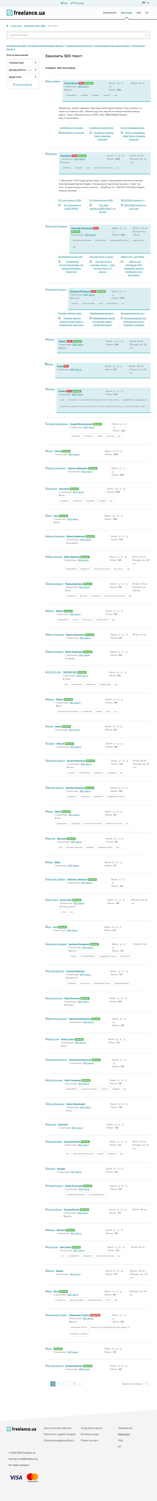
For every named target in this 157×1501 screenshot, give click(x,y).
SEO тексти (83, 86)
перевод (84, 95)
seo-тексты (118, 569)
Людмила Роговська (80, 291)
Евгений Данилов (74, 1366)
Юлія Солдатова (73, 1080)
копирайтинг (71, 95)
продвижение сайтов (119, 240)
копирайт (65, 501)
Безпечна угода (89, 1434)
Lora (55, 927)
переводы (90, 501)
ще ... (116, 95)
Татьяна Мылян (71, 1209)
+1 (114, 341)
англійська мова (94, 1300)
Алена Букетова (72, 998)
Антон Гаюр (66, 900)
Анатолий (63, 1124)
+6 (115, 839)
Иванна (59, 1271)
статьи (75, 620)
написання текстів (79, 1327)
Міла (56, 1291)
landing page (105, 684)
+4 (120, 291)
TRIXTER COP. (70, 672)
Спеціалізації (16, 62)
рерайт (99, 711)
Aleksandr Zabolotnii (77, 879)
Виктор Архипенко (75, 634)
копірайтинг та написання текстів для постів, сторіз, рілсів (93, 400)
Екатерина (66, 156)
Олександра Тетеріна (79, 1315)
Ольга (58, 451)
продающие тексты (107, 956)
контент (75, 303)
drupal (100, 436)
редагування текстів (116, 796)
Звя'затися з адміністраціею (60, 1434)
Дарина (59, 699)
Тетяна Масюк (71, 83)
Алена (60, 366)
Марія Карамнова (74, 652)
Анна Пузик (65, 1247)
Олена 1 (63, 341)
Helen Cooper (67, 1039)
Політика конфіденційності (59, 1440)
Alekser (59, 611)
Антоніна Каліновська (80, 1060)
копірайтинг (98, 796)
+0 (114, 366)
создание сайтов (105, 847)
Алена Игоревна (72, 1141)
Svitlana (62, 391)
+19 (116, 489)
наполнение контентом (114, 596)
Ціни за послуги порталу (57, 1428)
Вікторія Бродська (75, 788)
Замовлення (109, 12)
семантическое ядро (76, 1195)
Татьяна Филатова (75, 971)
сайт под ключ (88, 303)
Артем (58, 726)
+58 (117, 83)
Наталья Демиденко (78, 468)
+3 (121, 1315)
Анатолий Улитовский (82, 228)
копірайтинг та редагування (135, 400)
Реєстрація (78, 3)
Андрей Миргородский (81, 424)
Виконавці (126, 12)
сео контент (125, 956)
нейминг (95, 95)
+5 (114, 699)
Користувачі (16, 26)
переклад (85, 796)
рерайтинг (77, 501)
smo (71, 912)
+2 (121, 228)
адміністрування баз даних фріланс (112, 46)
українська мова (77, 1300)
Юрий (57, 862)
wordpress (66, 168)
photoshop (76, 436)
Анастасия (64, 489)
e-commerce (60, 1300)
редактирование (122, 983)
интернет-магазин (74, 847)
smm (101, 303)
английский (87, 711)
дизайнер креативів (16, 46)
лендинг (106, 95)
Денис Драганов (72, 557)
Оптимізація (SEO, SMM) (34, 26)
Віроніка (61, 1230)
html (60, 847)
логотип (104, 1089)
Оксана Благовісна (76, 761)
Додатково (15, 76)
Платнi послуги (89, 1440)
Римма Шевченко (74, 584)
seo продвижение (96, 1195)
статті (108, 1300)
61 (74, 1384)
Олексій (60, 743)
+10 (113, 516)
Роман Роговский (73, 1186)
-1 (113, 295)
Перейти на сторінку (132, 1384)
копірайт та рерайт (79, 1334)
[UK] (145, 3)
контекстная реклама (103, 168)
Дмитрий (61, 838)
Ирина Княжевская (76, 536)
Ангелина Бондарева (79, 944)
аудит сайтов (138, 240)
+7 (116, 156)
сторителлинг (102, 620)
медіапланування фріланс (79, 46)
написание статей (102, 569)
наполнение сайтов (93, 824)
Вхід (65, 3)
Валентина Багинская (79, 1019)
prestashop (95, 596)
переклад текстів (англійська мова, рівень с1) (110, 1327)
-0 (110, 87)
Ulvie (56, 516)
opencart (78, 168)
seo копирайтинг (88, 956)
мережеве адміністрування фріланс (46, 46)
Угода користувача (91, 1428)
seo (88, 168)
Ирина (58, 811)
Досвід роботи (20, 69)
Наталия (61, 1169)
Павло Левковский (75, 1104)
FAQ (139, 12)
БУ (147, 12)
